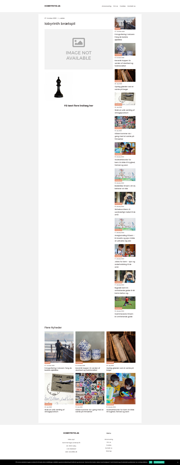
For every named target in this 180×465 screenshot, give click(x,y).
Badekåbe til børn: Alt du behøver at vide (125, 187)
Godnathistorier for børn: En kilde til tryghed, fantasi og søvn (125, 162)
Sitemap (109, 451)
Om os (115, 6)
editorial (117, 29)
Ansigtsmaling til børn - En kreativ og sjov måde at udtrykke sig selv (125, 238)
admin (62, 18)
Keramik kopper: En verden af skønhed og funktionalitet (124, 63)
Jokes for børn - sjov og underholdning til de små (125, 264)
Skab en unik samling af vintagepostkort (125, 111)
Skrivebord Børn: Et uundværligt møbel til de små (125, 212)
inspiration (118, 55)
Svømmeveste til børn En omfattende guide (124, 315)
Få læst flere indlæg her (78, 105)
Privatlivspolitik (159, 462)
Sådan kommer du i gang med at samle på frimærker (124, 136)
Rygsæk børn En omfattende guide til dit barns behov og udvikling (125, 291)
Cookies (123, 6)
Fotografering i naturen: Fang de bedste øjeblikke (125, 37)
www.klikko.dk (73, 452)
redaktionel (118, 81)
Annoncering (106, 6)
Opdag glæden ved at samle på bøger (124, 87)
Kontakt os (131, 6)
